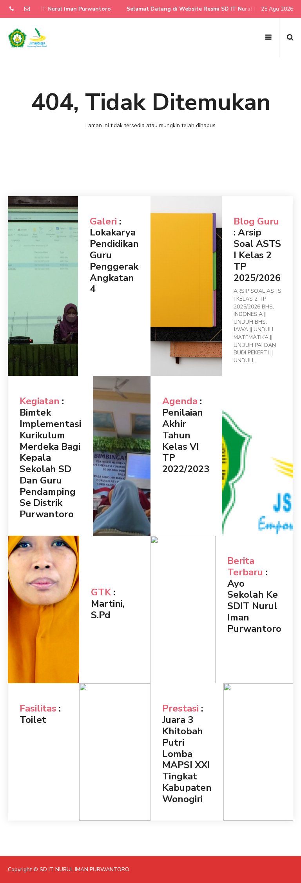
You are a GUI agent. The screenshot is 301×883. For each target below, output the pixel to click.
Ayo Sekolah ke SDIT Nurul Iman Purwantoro (254, 606)
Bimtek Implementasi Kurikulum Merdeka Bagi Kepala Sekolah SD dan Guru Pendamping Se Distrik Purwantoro (50, 463)
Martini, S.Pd (108, 609)
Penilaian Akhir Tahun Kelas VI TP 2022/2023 (185, 440)
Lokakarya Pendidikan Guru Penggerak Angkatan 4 (114, 260)
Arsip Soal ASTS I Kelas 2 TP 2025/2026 (257, 255)
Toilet (33, 719)
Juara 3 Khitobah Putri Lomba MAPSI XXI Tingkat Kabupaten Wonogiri (187, 759)
